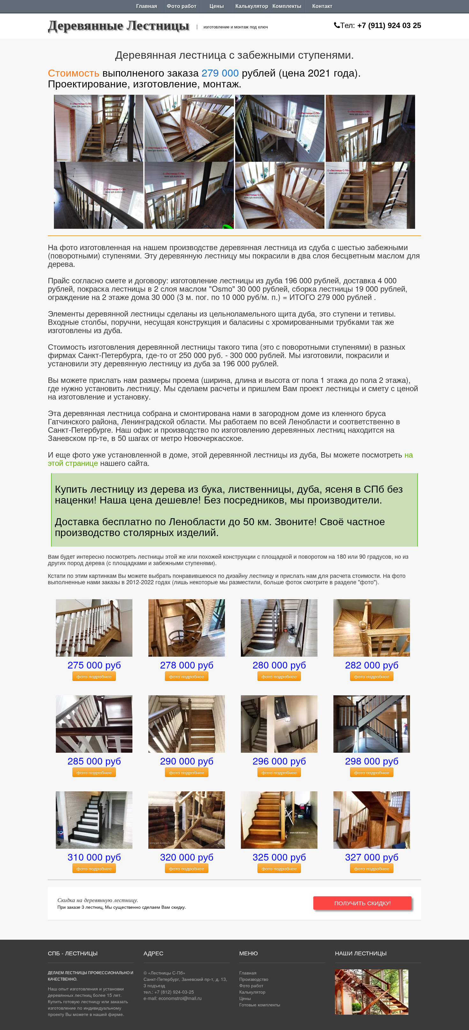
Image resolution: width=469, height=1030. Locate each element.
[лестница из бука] (94, 627)
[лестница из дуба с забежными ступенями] (372, 627)
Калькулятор (251, 6)
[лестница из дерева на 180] (279, 723)
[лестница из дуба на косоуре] (279, 627)
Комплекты (287, 6)
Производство (253, 979)
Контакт (322, 6)
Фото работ (182, 6)
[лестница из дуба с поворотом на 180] (98, 127)
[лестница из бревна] (187, 819)
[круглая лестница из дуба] (187, 627)
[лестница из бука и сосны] (94, 819)
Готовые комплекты (259, 1004)
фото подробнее (94, 676)
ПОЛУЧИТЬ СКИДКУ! (362, 903)
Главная (146, 6)
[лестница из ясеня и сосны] (372, 723)
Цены (217, 6)
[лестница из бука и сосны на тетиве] (94, 723)
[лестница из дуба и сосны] (187, 723)
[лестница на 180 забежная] (372, 819)
